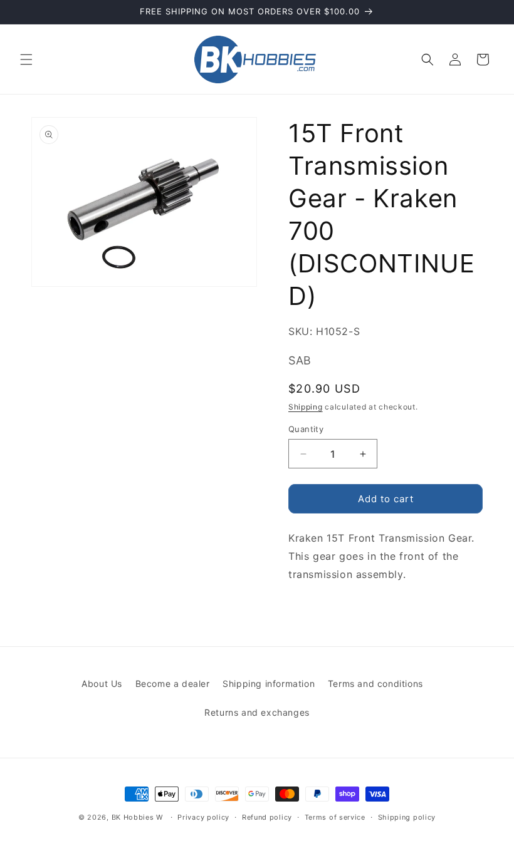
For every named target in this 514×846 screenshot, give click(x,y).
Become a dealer (172, 683)
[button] (26, 59)
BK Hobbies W (137, 817)
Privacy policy (203, 817)
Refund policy (267, 817)
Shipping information (269, 683)
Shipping (305, 406)
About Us (101, 683)
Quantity (305, 429)
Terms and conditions (375, 683)
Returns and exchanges (257, 712)
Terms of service (335, 817)
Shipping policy (407, 817)
